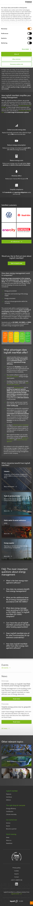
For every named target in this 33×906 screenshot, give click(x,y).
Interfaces (9, 797)
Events (8, 826)
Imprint (16, 874)
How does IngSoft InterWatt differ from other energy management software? (17, 646)
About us (8, 840)
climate (24, 438)
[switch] (29, 33)
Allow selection (16, 59)
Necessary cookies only (16, 64)
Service (8, 823)
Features (8, 794)
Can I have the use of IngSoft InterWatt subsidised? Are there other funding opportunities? (18, 625)
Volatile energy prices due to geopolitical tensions (16, 708)
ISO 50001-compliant (13, 376)
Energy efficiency (11, 808)
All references (15, 241)
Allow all (16, 54)
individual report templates (21, 425)
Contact (16, 877)
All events (5, 668)
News (7, 837)
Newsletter (9, 843)
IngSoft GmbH (15, 894)
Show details (25, 49)
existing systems (18, 387)
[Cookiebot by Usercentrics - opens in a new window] (25, 2)
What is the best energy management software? (17, 581)
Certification (9, 811)
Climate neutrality (11, 814)
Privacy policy (16, 868)
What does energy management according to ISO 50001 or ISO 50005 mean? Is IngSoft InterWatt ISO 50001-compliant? (17, 612)
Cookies (16, 871)
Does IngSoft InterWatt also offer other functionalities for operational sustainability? (18, 635)
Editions (8, 800)
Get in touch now (16, 263)
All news (4, 728)
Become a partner (11, 829)
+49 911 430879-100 (16, 880)
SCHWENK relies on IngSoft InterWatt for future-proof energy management (16, 685)
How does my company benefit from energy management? (17, 590)
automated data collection (18, 383)
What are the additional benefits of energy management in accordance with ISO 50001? (17, 599)
